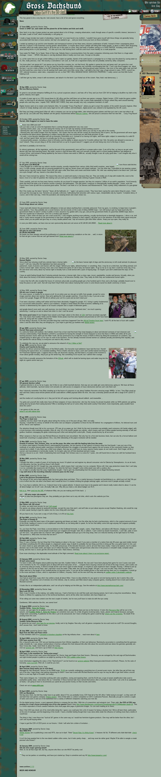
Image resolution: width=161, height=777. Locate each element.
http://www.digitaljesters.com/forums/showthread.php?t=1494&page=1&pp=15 (104, 704)
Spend (5, 130)
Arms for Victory (38, 608)
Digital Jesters (51, 697)
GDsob (60, 358)
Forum (5, 129)
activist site (30, 648)
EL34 (63, 670)
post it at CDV (32, 663)
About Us (6, 127)
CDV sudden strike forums (76, 657)
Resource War (114, 610)
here (97, 634)
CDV (83, 315)
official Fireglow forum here (93, 321)
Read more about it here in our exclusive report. (92, 553)
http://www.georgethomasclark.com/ (110, 585)
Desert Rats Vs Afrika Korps (83, 733)
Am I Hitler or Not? (75, 343)
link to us (23, 491)
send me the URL (37, 491)
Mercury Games (82, 113)
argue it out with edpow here (30, 411)
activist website (83, 661)
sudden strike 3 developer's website (119, 572)
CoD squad (53, 506)
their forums (58, 648)
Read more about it (105, 223)
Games (5, 132)
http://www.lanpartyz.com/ (97, 755)
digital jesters (89, 322)
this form (70, 514)
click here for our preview (45, 623)
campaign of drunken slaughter (51, 634)
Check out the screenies (114, 614)
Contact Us (7, 134)
